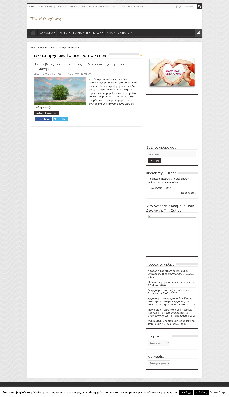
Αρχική (38, 47)
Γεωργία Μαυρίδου (46, 74)
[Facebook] (177, 7)
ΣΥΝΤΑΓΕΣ (124, 32)
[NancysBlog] (45, 18)
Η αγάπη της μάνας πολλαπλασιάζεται (171, 282)
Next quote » (188, 192)
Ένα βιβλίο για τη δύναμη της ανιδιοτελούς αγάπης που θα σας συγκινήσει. (84, 66)
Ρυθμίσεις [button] (201, 392)
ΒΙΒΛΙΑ (97, 32)
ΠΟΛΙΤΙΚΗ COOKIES (132, 6)
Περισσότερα (217, 392)
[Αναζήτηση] (199, 6)
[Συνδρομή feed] (141, 54)
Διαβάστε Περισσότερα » (46, 113)
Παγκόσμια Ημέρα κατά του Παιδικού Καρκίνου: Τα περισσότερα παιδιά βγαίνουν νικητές (170, 312)
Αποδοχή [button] (186, 392)
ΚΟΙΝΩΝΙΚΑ (46, 32)
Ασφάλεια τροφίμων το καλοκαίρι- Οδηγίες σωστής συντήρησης (168, 272)
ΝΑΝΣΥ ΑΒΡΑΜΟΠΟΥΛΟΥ (103, 6)
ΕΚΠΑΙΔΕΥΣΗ (80, 32)
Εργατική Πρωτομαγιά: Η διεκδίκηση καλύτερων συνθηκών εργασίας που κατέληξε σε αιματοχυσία (170, 301)
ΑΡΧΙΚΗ (62, 6)
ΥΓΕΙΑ (109, 32)
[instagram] (179, 7)
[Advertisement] (172, 120)
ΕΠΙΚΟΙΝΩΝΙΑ (78, 6)
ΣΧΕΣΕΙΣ (63, 32)
